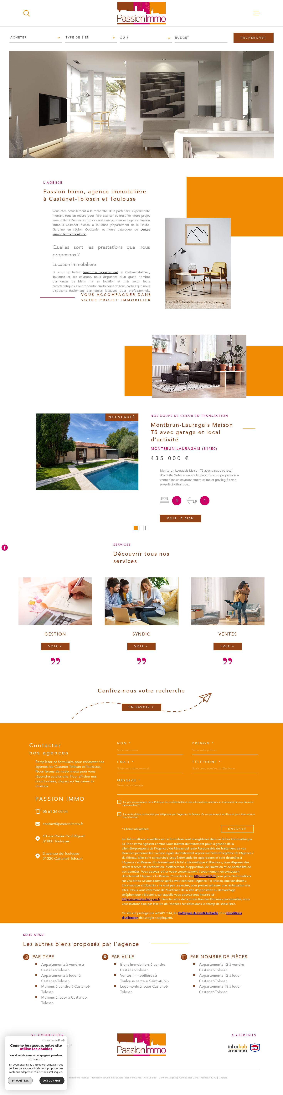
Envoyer (237, 829)
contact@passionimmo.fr (63, 823)
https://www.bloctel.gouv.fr (141, 899)
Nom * (124, 743)
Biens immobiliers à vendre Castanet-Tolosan (142, 967)
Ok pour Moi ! (52, 1080)
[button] (136, 528)
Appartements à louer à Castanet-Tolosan (61, 978)
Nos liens (193, 1077)
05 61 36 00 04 (55, 811)
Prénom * (203, 743)
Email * (125, 762)
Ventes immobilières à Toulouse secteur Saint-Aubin (144, 978)
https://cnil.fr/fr (205, 876)
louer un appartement (100, 272)
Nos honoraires (133, 1077)
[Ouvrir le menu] (256, 13)
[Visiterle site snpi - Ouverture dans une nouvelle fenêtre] (255, 1047)
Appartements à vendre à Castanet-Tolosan (62, 967)
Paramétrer (20, 1080)
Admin (182, 1077)
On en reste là (51, 1040)
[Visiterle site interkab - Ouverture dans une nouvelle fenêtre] (237, 1048)
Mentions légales (167, 1077)
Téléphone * (206, 762)
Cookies (223, 1078)
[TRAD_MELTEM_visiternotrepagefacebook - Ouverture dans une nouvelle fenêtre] (5, 548)
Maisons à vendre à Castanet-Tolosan (65, 989)
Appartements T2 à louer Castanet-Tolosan (220, 978)
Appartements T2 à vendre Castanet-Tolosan (221, 967)
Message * (129, 780)
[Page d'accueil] (141, 13)
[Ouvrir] (26, 13)
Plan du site (149, 1077)
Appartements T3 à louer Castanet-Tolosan (220, 989)
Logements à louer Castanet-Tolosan (144, 989)
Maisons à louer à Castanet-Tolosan (64, 1000)
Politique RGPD (209, 1077)
